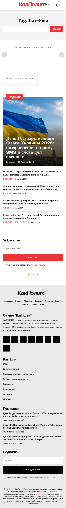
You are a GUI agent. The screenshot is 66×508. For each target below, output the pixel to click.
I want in (31, 257)
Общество (7, 420)
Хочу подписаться (31, 470)
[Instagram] (14, 339)
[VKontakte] (56, 339)
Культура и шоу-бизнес (15, 222)
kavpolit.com (41, 494)
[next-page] (10, 230)
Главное (7, 193)
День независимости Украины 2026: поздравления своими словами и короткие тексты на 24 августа (31, 188)
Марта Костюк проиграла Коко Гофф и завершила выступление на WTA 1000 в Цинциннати (30, 202)
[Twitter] (48, 339)
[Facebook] (6, 339)
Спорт (6, 208)
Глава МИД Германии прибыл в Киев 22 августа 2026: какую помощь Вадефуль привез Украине (32, 173)
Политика (8, 179)
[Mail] (23, 339)
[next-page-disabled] (61, 55)
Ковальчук (10, 162)
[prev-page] (4, 55)
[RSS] (31, 339)
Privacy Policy (37, 265)
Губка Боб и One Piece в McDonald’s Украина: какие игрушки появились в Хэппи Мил (31, 216)
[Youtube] (6, 348)
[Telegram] (39, 339)
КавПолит (53, 492)
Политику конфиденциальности (41, 477)
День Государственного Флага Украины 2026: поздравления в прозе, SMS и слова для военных (30, 147)
